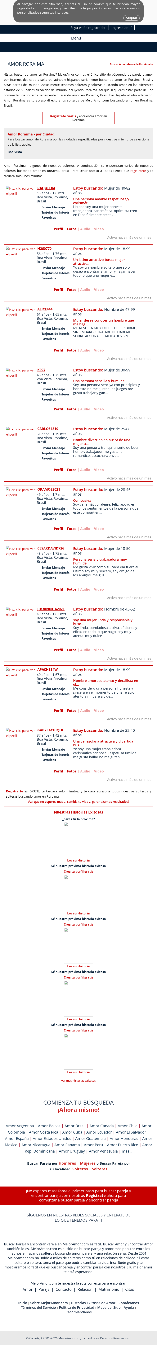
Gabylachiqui (50, 730)
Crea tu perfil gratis (78, 871)
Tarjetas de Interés (56, 212)
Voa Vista (44, 379)
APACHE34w (47, 669)
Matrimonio (108, 1289)
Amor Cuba (72, 1132)
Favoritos (49, 217)
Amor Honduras (124, 1138)
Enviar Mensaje (53, 207)
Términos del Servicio (38, 1307)
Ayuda (129, 1307)
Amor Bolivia (49, 1125)
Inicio (22, 1302)
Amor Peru (93, 1144)
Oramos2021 (48, 489)
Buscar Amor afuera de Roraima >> (131, 64)
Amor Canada (101, 1125)
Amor (28, 1289)
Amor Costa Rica (43, 1132)
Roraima (60, 197)
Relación (85, 1289)
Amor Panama (67, 1144)
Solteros (80, 1169)
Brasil (41, 201)
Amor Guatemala (90, 1138)
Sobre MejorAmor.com (49, 1302)
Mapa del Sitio (109, 1307)
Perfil (58, 229)
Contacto (64, 1289)
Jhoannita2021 (51, 608)
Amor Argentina (20, 1125)
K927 (41, 369)
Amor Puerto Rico (122, 1144)
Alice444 (44, 309)
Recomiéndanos (78, 1312)
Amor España (17, 1138)
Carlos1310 (47, 428)
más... (127, 1151)
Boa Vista (15, 152)
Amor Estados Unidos (52, 1138)
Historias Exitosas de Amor (93, 1302)
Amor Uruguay (72, 1151)
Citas (129, 1289)
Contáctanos (129, 1302)
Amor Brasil (75, 1125)
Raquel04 (46, 188)
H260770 (44, 248)
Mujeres (88, 1163)
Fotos (71, 229)
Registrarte (14, 791)
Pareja (44, 1289)
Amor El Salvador (131, 1132)
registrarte (138, 171)
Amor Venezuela (103, 1151)
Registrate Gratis (63, 116)
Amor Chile (127, 1125)
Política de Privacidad (76, 1307)
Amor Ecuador (99, 1132)
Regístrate (96, 1195)
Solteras (99, 1169)
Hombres (67, 1163)
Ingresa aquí (122, 27)
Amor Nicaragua (35, 1144)
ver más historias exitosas (78, 1080)
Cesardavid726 (50, 548)
